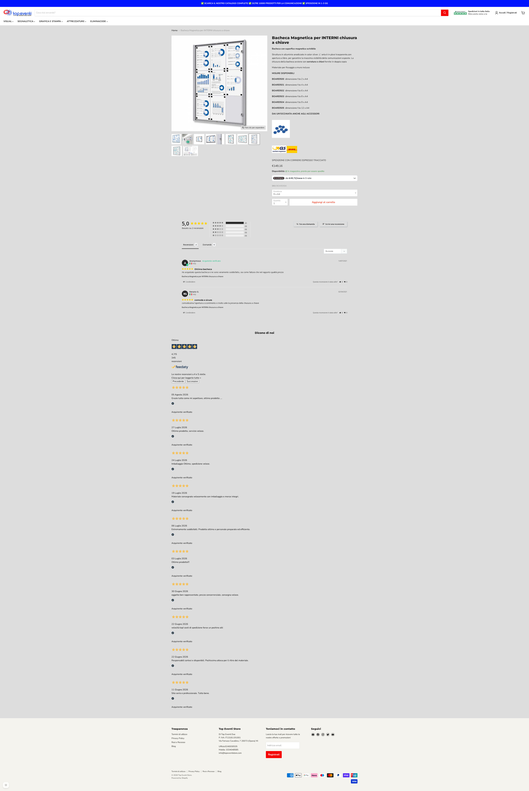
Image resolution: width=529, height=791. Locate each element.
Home (175, 30)
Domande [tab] (207, 244)
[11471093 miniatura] (176, 150)
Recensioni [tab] (188, 244)
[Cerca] (444, 13)
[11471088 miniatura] (210, 139)
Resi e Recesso (178, 742)
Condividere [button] (190, 282)
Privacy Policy (178, 738)
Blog (174, 746)
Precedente (178, 381)
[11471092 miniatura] (254, 139)
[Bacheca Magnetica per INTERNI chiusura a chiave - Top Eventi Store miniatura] (176, 139)
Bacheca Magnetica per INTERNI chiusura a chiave (202, 276)
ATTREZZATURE (76, 21)
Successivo (192, 381)
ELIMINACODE (98, 21)
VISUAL (7, 21)
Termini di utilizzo (179, 734)
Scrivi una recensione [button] (334, 224)
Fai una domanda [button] (307, 224)
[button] (341, 282)
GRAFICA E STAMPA (50, 21)
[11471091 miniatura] (242, 139)
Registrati (274, 754)
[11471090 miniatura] (230, 139)
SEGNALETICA (25, 21)
